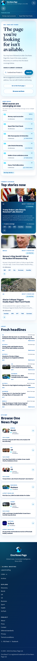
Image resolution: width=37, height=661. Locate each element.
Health (3, 608)
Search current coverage (12, 68)
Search (28, 72)
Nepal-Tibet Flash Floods (26, 16)
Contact (3, 627)
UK (12, 449)
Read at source (31, 340)
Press (3, 624)
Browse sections (18, 91)
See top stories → (9, 173)
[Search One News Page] (34, 3)
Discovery (4, 588)
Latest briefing (6, 570)
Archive (3, 578)
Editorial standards (7, 631)
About (3, 621)
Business (14, 487)
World (13, 430)
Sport (13, 504)
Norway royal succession (9, 16)
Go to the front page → (18, 86)
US (12, 469)
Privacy (3, 634)
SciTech (11, 523)
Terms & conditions (7, 637)
